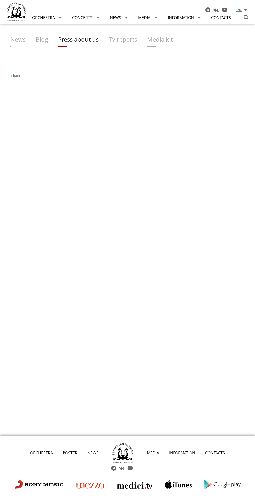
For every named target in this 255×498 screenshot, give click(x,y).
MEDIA (153, 453)
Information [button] (181, 17)
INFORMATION (182, 453)
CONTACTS (215, 453)
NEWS (93, 453)
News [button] (115, 17)
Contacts (221, 17)
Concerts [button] (82, 17)
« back (15, 75)
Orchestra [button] (43, 17)
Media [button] (144, 17)
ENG (239, 10)
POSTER (70, 453)
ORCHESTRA (41, 453)
